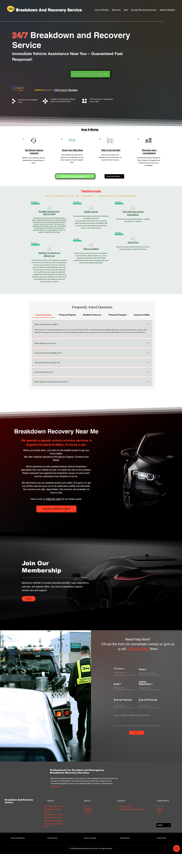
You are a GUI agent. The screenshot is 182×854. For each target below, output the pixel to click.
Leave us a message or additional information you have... (132, 715)
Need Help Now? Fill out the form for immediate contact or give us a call (137, 644)
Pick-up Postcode (123, 700)
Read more (55, 786)
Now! (154, 649)
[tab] (43, 315)
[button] (116, 10)
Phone (142, 669)
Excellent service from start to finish (49, 212)
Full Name (118, 669)
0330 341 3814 (53, 499)
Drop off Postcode (148, 700)
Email (116, 684)
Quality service (91, 211)
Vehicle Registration (145, 683)
